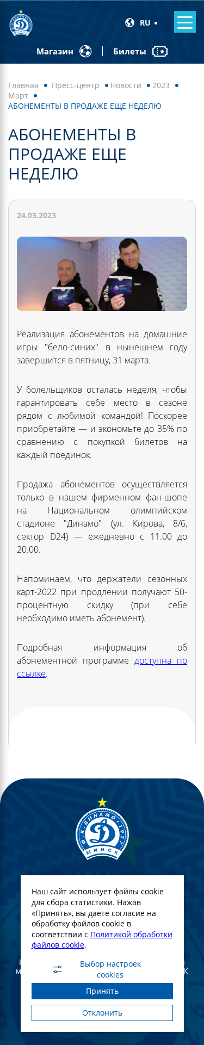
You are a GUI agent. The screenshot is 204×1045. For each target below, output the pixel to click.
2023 (161, 85)
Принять (102, 991)
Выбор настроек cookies (110, 969)
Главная (23, 85)
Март (18, 95)
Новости (125, 85)
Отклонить (102, 1012)
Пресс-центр (76, 85)
